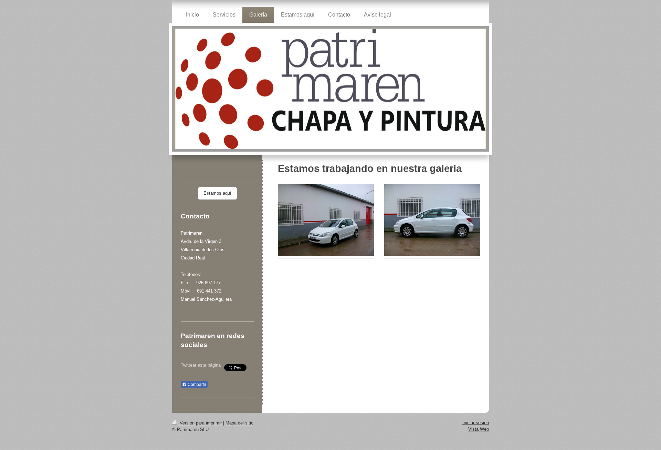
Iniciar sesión (475, 422)
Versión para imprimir (200, 423)
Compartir (196, 384)
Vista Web (478, 429)
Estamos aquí (217, 193)
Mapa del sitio (239, 423)
